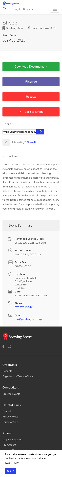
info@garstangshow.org (28, 319)
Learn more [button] (12, 462)
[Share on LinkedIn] (27, 142)
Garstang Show (14, 28)
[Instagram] (9, 346)
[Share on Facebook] (13, 142)
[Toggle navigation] (54, 9)
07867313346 (24, 307)
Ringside (31, 82)
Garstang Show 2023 (43, 28)
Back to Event (33, 112)
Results (31, 97)
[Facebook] (3, 346)
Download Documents (29, 67)
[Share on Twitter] (20, 142)
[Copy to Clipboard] (40, 131)
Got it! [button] (10, 471)
